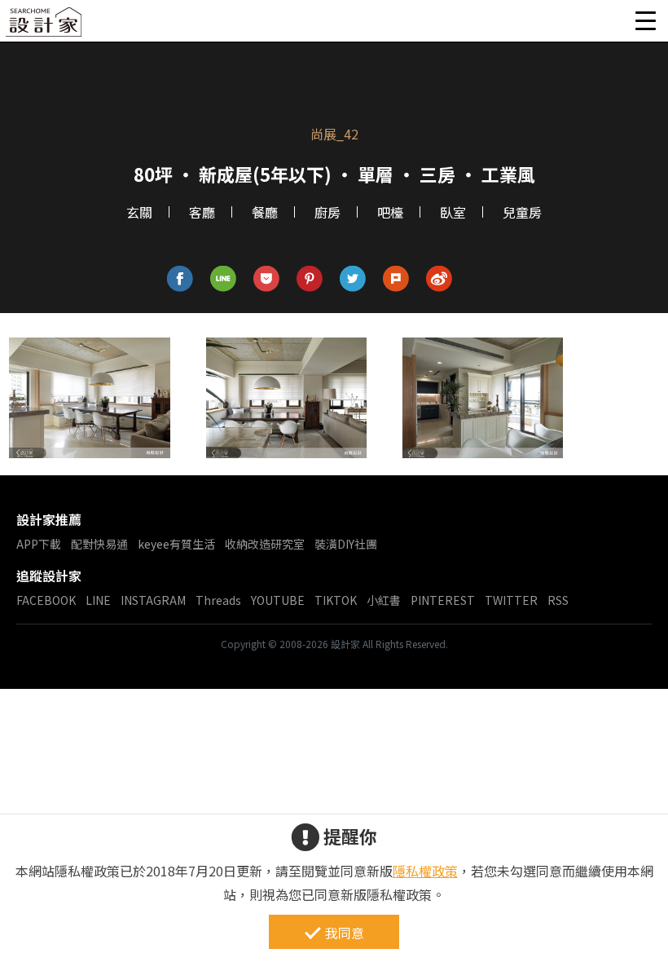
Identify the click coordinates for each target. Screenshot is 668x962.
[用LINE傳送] (223, 279)
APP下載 (38, 544)
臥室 (453, 212)
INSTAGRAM (153, 600)
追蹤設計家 (48, 575)
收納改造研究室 (265, 544)
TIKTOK (335, 600)
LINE (98, 600)
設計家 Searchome (45, 26)
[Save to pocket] (266, 279)
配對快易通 (99, 544)
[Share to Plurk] (396, 279)
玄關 (139, 212)
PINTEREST (443, 600)
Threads (218, 600)
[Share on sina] (439, 279)
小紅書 (384, 600)
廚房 (327, 212)
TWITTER (511, 600)
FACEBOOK (46, 600)
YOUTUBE (278, 600)
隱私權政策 (425, 870)
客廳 (202, 212)
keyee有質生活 (176, 544)
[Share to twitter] (353, 279)
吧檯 (390, 212)
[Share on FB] (180, 279)
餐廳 (265, 212)
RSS (558, 600)
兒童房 (522, 212)
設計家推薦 (48, 519)
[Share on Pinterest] (310, 279)
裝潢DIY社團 (345, 544)
